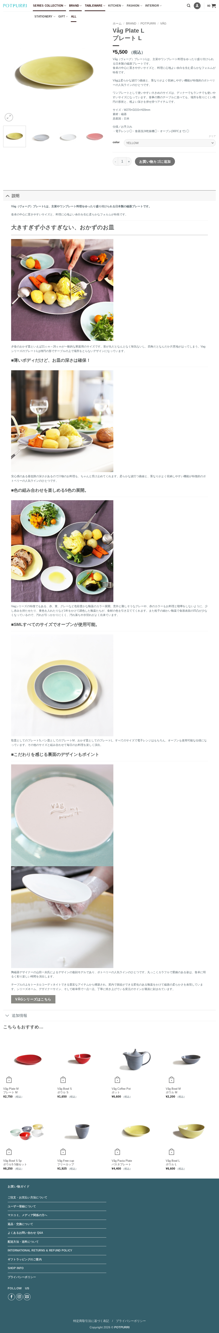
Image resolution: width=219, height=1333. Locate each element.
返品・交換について (20, 1224)
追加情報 (19, 1015)
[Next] (99, 71)
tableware (93, 5)
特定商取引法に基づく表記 (91, 1321)
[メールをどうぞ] (27, 1296)
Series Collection (48, 5)
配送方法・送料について (23, 1241)
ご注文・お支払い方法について (27, 1197)
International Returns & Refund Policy (40, 1250)
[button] (188, 5)
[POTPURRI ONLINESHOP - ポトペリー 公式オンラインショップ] (15, 5)
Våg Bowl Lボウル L (173, 1162)
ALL (74, 16)
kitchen (114, 5)
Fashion (133, 5)
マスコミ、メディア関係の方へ (27, 1215)
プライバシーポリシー (22, 1277)
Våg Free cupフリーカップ (65, 1162)
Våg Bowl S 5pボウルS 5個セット (15, 1162)
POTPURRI (148, 23)
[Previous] (11, 71)
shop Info (16, 1268)
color (116, 142)
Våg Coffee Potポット (121, 1090)
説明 (15, 196)
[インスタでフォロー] (19, 1296)
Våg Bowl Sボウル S (64, 1090)
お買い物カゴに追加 (155, 161)
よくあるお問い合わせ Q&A (25, 1232)
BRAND (74, 5)
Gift (61, 16)
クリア (212, 136)
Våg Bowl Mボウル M (173, 1090)
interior (152, 5)
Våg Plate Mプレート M (11, 1090)
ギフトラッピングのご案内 (25, 1259)
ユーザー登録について (22, 1206)
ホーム (117, 23)
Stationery (43, 16)
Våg (163, 23)
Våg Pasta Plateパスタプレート (122, 1162)
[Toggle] (7, 195)
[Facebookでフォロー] (11, 1296)
